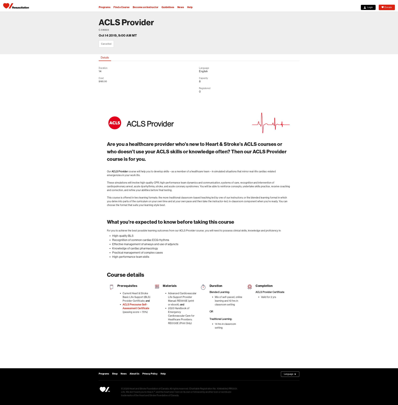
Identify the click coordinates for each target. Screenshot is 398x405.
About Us (134, 373)
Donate (388, 7)
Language (291, 375)
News (180, 7)
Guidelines (168, 7)
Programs (104, 7)
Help (190, 7)
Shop (115, 373)
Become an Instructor (145, 7)
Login (370, 7)
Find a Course (121, 7)
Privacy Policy (149, 373)
